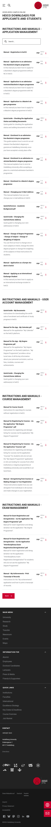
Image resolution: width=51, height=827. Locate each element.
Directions (5, 751)
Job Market (7, 718)
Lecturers (6, 670)
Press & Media (9, 674)
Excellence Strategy (11, 705)
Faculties (6, 697)
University (7, 617)
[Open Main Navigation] (5, 5)
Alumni (6, 657)
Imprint (4, 802)
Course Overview (10, 714)
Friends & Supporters (11, 678)
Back (7, 596)
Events (5, 639)
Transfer (6, 630)
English (26, 793)
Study (5, 626)
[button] (24, 612)
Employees (7, 661)
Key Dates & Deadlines (12, 710)
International (8, 701)
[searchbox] (21, 41)
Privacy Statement (8, 806)
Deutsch (19, 793)
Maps (5, 643)
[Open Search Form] (10, 5)
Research (6, 621)
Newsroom (7, 634)
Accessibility (6, 810)
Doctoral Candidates (11, 666)
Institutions (7, 693)
